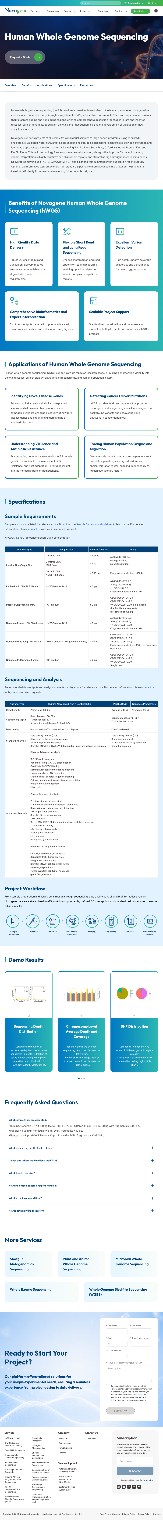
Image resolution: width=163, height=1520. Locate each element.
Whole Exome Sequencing (11, 1463)
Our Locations (65, 1443)
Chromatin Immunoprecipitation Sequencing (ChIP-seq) (41, 1498)
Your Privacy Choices (110, 1514)
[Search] (117, 3)
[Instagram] (139, 1487)
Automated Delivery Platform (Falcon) (68, 1470)
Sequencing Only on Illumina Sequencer (41, 1471)
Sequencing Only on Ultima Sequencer (41, 1478)
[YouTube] (124, 1487)
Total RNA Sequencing (15, 1450)
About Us (63, 1438)
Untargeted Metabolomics (38, 1446)
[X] (129, 1487)
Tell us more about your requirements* (124, 1363)
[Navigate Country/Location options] (117, 1356)
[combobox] (115, 1356)
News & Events (65, 1448)
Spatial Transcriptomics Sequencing (12, 1489)
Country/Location (114, 1350)
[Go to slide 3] (84, 1078)
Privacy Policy (146, 1480)
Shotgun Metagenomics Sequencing (38, 1455)
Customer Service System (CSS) (67, 1488)
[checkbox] (107, 1385)
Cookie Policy (144, 1514)
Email (109, 1338)
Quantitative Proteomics (37, 1439)
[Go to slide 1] (79, 1078)
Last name (135, 1325)
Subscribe (135, 1471)
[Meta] (134, 1487)
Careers (62, 1452)
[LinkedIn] (119, 1487)
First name (111, 1325)
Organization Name (139, 1338)
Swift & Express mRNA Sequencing (13, 1444)
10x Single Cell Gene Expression (14, 1470)
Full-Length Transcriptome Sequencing (38, 1487)
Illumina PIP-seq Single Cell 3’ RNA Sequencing (13, 1479)
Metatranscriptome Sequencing (40, 1463)
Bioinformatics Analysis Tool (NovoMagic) (65, 1479)
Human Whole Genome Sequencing (14, 1456)
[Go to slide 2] (81, 1078)
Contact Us (91, 1438)
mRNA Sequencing (13, 1438)
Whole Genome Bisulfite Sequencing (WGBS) (14, 1499)
